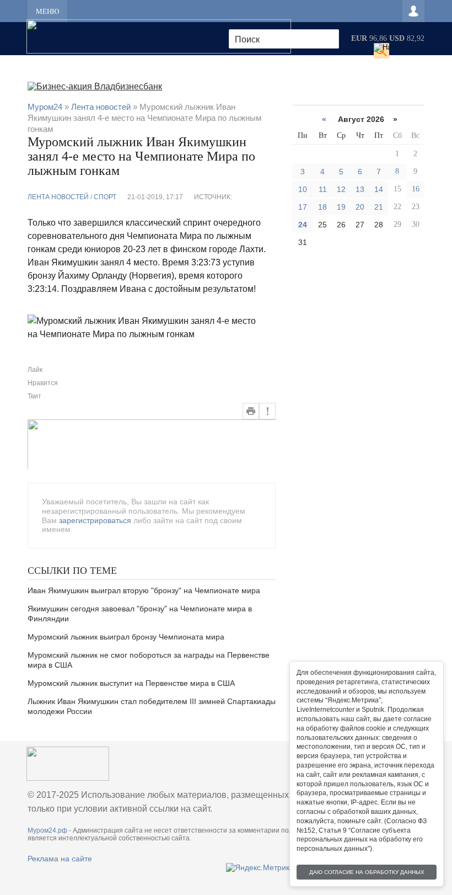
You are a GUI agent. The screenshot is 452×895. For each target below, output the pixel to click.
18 (322, 207)
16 (415, 189)
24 (302, 224)
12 (341, 189)
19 (341, 207)
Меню (47, 11)
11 (323, 189)
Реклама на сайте (60, 858)
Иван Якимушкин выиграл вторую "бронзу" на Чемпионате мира (144, 590)
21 (378, 207)
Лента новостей (58, 197)
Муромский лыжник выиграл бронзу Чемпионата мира (126, 636)
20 (360, 207)
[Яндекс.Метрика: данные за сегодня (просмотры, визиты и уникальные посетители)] (260, 867)
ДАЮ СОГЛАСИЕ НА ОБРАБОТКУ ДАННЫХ (366, 872)
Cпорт (105, 197)
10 (302, 189)
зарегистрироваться (95, 520)
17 (302, 207)
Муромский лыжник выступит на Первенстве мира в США (131, 683)
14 (378, 189)
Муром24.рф (47, 830)
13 (360, 189)
